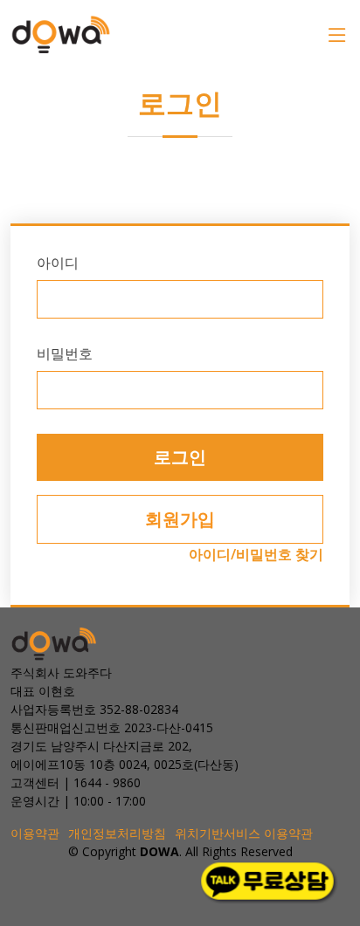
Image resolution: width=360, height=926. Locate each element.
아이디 (58, 262)
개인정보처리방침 (117, 833)
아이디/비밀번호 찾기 (256, 554)
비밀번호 (65, 353)
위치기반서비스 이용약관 (244, 833)
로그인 (180, 457)
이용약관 (34, 833)
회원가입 (180, 519)
